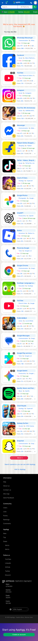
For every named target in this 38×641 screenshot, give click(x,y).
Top (4, 537)
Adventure (21, 233)
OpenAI (31, 215)
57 (22, 276)
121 (22, 83)
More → (20, 458)
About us (6, 486)
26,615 (8, 597)
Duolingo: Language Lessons (26, 283)
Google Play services (24, 353)
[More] (35, 48)
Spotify (27, 391)
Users (5, 508)
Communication (22, 40)
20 (22, 153)
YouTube (20, 73)
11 (22, 293)
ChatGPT (20, 213)
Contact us (7, 490)
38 (21, 273)
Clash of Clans (22, 178)
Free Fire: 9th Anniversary (26, 108)
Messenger (21, 125)
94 (21, 81)
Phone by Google (23, 248)
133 (22, 118)
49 (21, 238)
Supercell (29, 180)
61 (21, 308)
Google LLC (32, 198)
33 (22, 223)
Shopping (20, 145)
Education (21, 286)
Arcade (20, 426)
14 (21, 413)
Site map (6, 494)
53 (22, 434)
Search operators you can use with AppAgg (20, 464)
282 (22, 48)
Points (5, 516)
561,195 (8, 603)
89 (22, 399)
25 (21, 186)
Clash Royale (21, 406)
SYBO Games (30, 426)
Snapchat (20, 441)
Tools (19, 251)
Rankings (6, 519)
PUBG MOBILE (22, 318)
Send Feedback (8, 498)
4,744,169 (11, 12)
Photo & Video (22, 303)
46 (21, 396)
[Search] (34, 7)
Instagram (20, 90)
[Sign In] (35, 2)
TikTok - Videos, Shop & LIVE (26, 160)
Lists (4, 512)
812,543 (27, 12)
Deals (5, 541)
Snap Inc (33, 443)
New (4, 533)
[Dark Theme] (31, 2)
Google (32, 303)
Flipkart (29, 145)
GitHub (7, 567)
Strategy (20, 180)
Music (19, 391)
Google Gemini (22, 371)
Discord (8, 575)
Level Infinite (29, 321)
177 (21, 45)
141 (22, 311)
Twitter (7, 571)
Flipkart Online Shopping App (26, 143)
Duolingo (30, 286)
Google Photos (22, 195)
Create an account (19, 634)
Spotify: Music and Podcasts (26, 388)
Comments (7, 523)
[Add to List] (14, 48)
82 (21, 98)
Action (19, 110)
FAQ (4, 482)
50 (22, 188)
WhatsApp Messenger (25, 38)
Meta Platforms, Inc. (31, 58)
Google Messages (23, 336)
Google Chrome (22, 265)
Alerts (7, 545)
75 (22, 66)
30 (22, 451)
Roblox (19, 230)
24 (22, 258)
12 (21, 291)
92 (22, 241)
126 (22, 364)
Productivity (21, 215)
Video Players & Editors (25, 75)
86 (22, 101)
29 (22, 206)
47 (21, 133)
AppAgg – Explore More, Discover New (21, 617)
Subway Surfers (22, 423)
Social (19, 58)
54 (22, 328)
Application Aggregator (23, 581)
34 (21, 431)
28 (22, 136)
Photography (21, 198)
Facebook (20, 55)
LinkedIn (8, 563)
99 (21, 63)
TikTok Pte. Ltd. (30, 163)
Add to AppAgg (19, 469)
